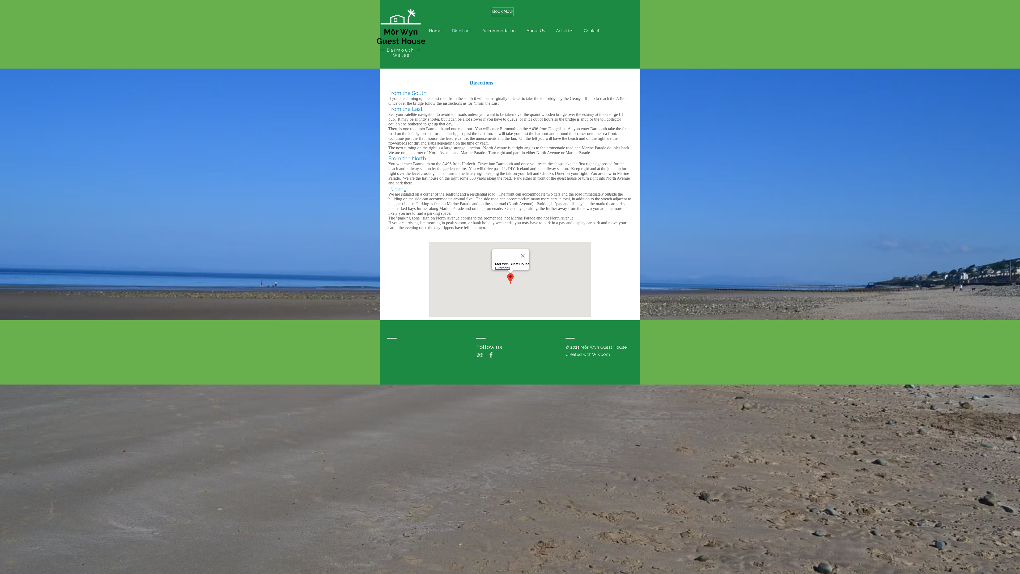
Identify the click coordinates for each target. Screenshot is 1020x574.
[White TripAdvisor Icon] (479, 354)
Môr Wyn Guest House (401, 36)
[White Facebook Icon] (491, 354)
